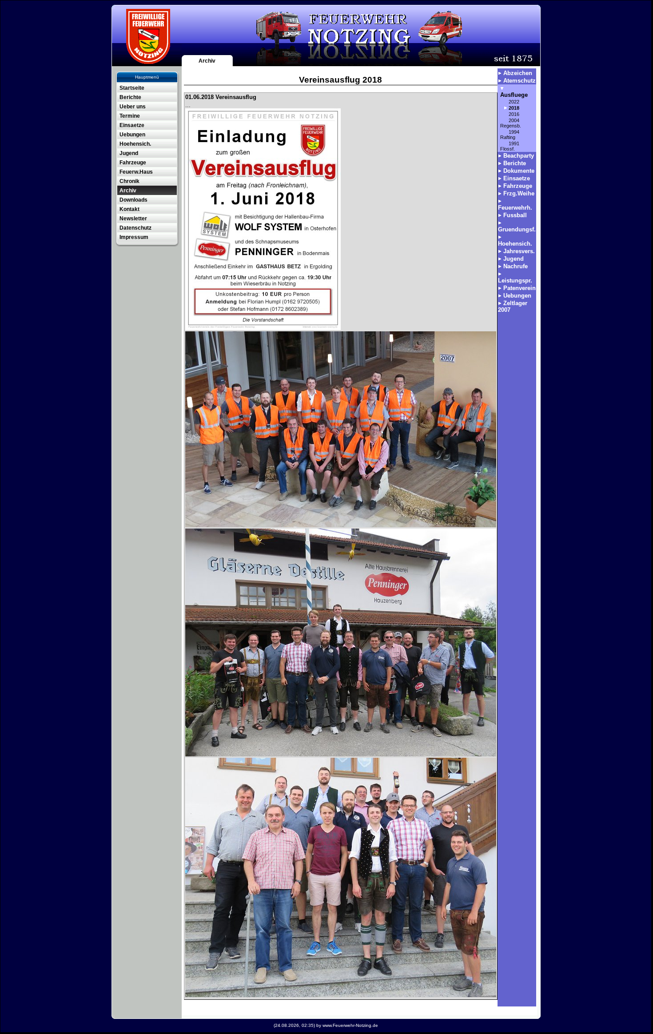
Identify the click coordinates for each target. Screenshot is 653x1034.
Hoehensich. (135, 144)
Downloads (133, 200)
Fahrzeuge (132, 162)
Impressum (133, 237)
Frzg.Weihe (518, 193)
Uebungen (132, 134)
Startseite (131, 88)
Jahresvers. (519, 251)
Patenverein (519, 288)
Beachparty (518, 155)
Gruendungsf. (517, 229)
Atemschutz (519, 80)
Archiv (207, 61)
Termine (129, 116)
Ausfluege (514, 94)
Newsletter (133, 218)
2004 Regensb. (510, 123)
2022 (514, 101)
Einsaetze (131, 125)
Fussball (515, 215)
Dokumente (518, 170)
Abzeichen (517, 73)
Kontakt (129, 209)
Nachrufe (515, 266)
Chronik (129, 181)
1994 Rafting (509, 134)
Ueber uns (132, 106)
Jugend (128, 153)
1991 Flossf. (509, 146)
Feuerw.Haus (136, 172)
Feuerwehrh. (515, 207)
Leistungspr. (515, 280)
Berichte (130, 97)
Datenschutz (135, 228)
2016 (514, 114)
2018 (514, 108)
